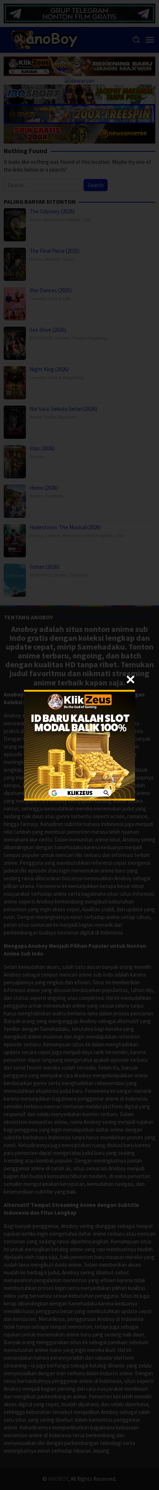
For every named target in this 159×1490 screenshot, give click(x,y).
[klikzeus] (79, 744)
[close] (130, 679)
